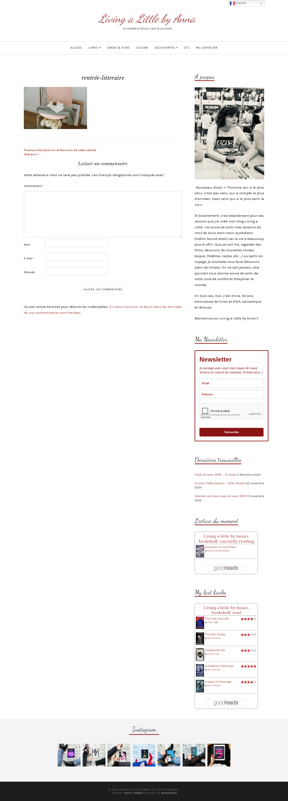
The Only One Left (217, 618)
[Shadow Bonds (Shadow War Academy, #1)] (200, 654)
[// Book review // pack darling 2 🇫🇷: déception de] (119, 755)
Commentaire (34, 186)
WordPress (169, 792)
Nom (28, 244)
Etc (187, 47)
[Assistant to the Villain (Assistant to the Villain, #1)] (200, 551)
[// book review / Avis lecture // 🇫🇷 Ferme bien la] (194, 755)
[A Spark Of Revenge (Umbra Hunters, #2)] (200, 686)
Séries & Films (118, 47)
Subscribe (231, 432)
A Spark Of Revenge (218, 682)
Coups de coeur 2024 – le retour (215, 474)
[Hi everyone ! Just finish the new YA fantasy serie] (69, 755)
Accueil (76, 47)
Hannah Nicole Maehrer (219, 551)
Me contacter (207, 47)
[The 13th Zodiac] (200, 638)
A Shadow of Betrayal (219, 666)
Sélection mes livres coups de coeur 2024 (220, 496)
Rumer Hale (213, 654)
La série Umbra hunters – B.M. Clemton (220, 483)
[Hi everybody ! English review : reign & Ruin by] (94, 755)
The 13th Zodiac (215, 634)
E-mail (29, 258)
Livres (94, 47)
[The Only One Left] (200, 622)
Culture (142, 47)
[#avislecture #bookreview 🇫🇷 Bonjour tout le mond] (218, 755)
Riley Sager (213, 622)
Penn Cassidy (214, 638)
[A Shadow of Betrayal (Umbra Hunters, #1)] (200, 670)
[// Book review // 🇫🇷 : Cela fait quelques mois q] (168, 755)
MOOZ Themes (134, 792)
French (240, 3)
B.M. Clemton (214, 669)
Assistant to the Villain (220, 547)
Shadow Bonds (215, 650)
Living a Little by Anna (147, 18)
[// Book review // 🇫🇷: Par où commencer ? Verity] (144, 755)
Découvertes (165, 47)
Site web (29, 272)
